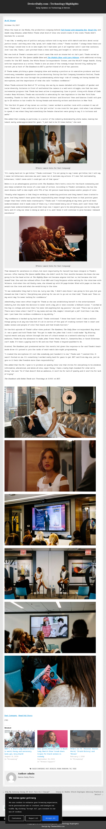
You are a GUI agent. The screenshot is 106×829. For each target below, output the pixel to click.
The (70, 769)
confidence (41, 769)
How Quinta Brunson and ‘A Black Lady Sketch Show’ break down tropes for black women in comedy (52, 752)
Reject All (33, 818)
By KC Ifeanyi (10, 20)
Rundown (65, 769)
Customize (16, 818)
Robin (59, 769)
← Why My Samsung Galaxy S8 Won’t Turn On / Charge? (26, 792)
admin (31, 773)
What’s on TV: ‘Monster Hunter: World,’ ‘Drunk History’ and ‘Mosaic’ (84, 751)
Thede (74, 769)
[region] (33, 809)
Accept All (50, 818)
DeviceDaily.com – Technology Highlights (53, 4)
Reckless (53, 769)
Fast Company (11, 715)
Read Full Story (25, 715)
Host (47, 769)
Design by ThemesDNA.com (53, 826)
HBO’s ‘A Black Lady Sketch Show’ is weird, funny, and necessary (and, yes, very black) (20, 751)
